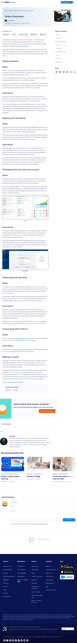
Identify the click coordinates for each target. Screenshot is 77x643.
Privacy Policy (34, 524)
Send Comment (69, 519)
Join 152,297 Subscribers (47, 411)
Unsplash (20, 382)
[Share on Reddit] (67, 72)
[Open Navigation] (74, 2)
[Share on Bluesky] (70, 72)
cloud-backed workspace (28, 131)
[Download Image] (45, 216)
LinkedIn (17, 446)
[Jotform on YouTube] (24, 640)
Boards (13, 2)
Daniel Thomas (12, 382)
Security (29, 636)
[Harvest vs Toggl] (38, 464)
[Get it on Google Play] (67, 567)
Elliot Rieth (11, 20)
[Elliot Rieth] (6, 21)
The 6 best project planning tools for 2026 (63, 477)
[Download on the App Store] (67, 571)
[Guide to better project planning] (12, 464)
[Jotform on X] (7, 640)
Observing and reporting (60, 41)
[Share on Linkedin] (63, 72)
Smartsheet (59, 38)
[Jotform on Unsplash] (27, 640)
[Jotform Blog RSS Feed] (74, 72)
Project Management (6, 424)
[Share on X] (56, 72)
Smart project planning (8, 127)
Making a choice (59, 62)
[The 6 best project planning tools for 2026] (64, 464)
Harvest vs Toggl (33, 476)
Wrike (57, 34)
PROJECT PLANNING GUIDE (9, 474)
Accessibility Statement (40, 636)
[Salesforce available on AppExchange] (67, 577)
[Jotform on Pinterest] (22, 640)
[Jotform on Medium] (13, 640)
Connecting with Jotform (61, 51)
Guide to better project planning (10, 477)
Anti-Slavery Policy (54, 636)
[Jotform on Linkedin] (10, 640)
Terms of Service (41, 524)
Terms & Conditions (8, 636)
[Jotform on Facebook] (4, 640)
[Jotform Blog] (16, 640)
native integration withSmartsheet (22, 349)
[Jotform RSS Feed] (19, 640)
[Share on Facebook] (60, 72)
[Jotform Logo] (5, 2)
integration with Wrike (20, 338)
